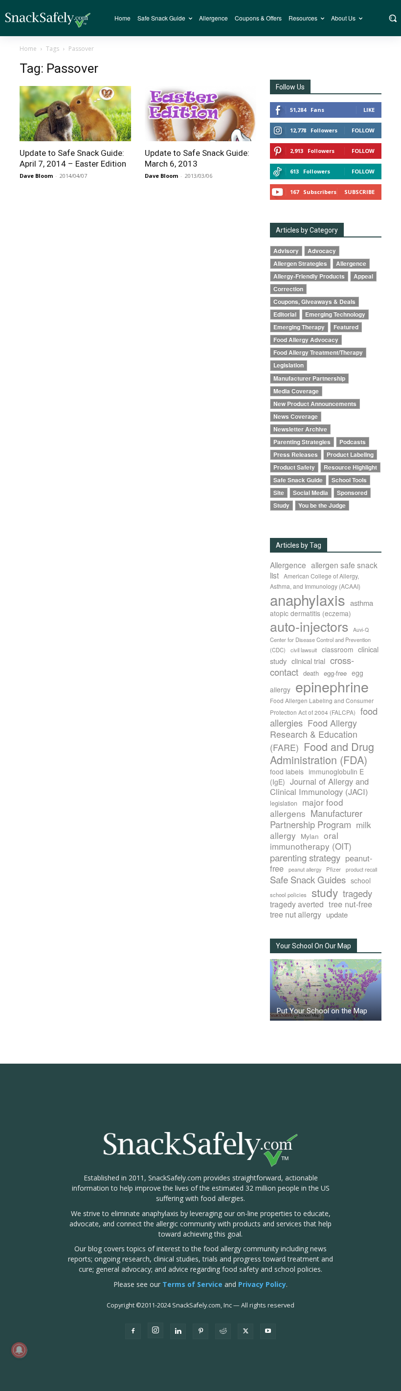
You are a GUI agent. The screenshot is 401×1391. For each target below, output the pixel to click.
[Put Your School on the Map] (325, 990)
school (361, 880)
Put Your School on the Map (322, 1010)
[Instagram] (155, 1330)
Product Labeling (350, 454)
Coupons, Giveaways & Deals (314, 302)
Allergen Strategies (300, 263)
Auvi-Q (361, 629)
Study (281, 505)
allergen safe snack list (324, 569)
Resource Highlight (350, 467)
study (325, 892)
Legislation (288, 365)
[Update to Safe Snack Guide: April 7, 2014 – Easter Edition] (75, 113)
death (311, 673)
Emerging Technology (335, 314)
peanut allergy (305, 869)
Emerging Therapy (299, 327)
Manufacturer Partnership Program (316, 819)
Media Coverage (296, 391)
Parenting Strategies (302, 442)
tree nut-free (350, 904)
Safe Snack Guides (308, 879)
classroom (337, 649)
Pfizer (333, 869)
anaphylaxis (307, 599)
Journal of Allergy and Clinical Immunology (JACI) (319, 786)
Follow (363, 130)
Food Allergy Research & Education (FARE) (313, 735)
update (337, 914)
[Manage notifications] (19, 1350)
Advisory (286, 251)
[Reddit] (223, 1331)
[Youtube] (268, 1331)
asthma (361, 603)
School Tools (349, 480)
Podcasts (352, 442)
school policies (288, 895)
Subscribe (359, 191)
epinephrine (332, 686)
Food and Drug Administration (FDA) (322, 753)
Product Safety (294, 467)
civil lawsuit (303, 650)
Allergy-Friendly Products (309, 276)
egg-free (335, 673)
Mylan (310, 836)
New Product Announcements (314, 404)
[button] (392, 18)
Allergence (351, 263)
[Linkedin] (178, 1331)
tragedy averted (297, 904)
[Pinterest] (200, 1331)
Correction (288, 289)
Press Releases (295, 454)
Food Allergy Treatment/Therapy (318, 352)
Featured (346, 327)
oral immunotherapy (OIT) (311, 840)
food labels (287, 771)
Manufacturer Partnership (309, 378)
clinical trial (308, 661)
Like (369, 109)
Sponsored (352, 493)
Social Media (310, 493)
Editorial (284, 314)
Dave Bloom (36, 175)
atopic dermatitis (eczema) (310, 613)
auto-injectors (309, 626)
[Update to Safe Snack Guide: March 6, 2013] (200, 113)
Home (28, 48)
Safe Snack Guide (298, 480)
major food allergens (306, 807)
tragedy (357, 893)
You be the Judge (322, 505)
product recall (361, 869)
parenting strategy (305, 857)
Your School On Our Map (313, 946)
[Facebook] (133, 1331)
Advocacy (322, 251)
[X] (245, 1331)
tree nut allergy (295, 914)
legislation (283, 803)
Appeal (363, 276)
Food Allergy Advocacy (305, 340)
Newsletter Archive (300, 429)
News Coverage (295, 416)
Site (278, 493)
